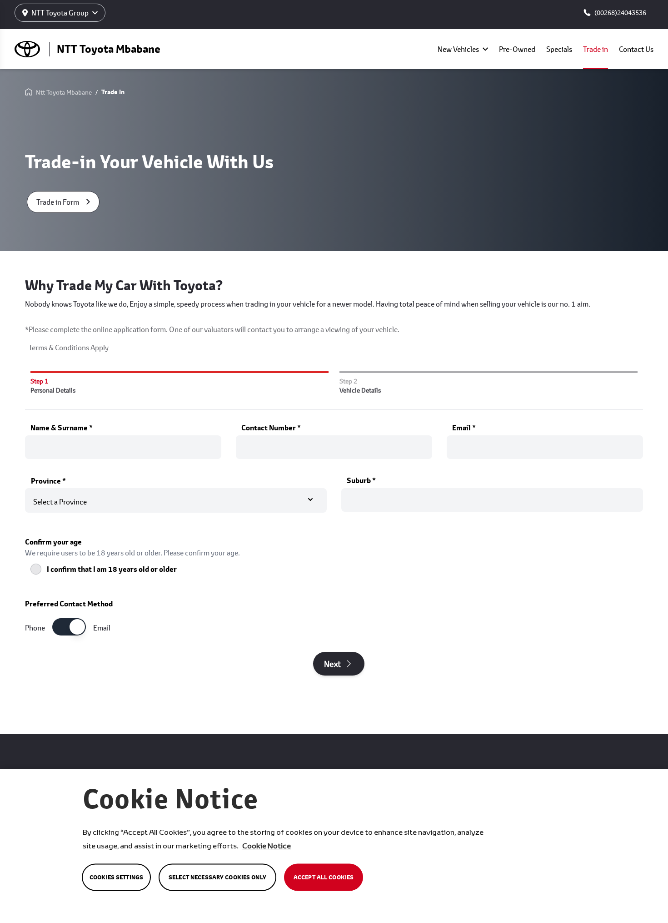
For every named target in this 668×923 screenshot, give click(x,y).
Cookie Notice (266, 845)
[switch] (69, 627)
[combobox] (176, 499)
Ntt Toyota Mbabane (64, 92)
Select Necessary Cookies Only (217, 877)
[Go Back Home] (28, 92)
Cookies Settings (116, 877)
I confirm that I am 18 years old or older (112, 569)
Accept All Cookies (324, 877)
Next (332, 663)
